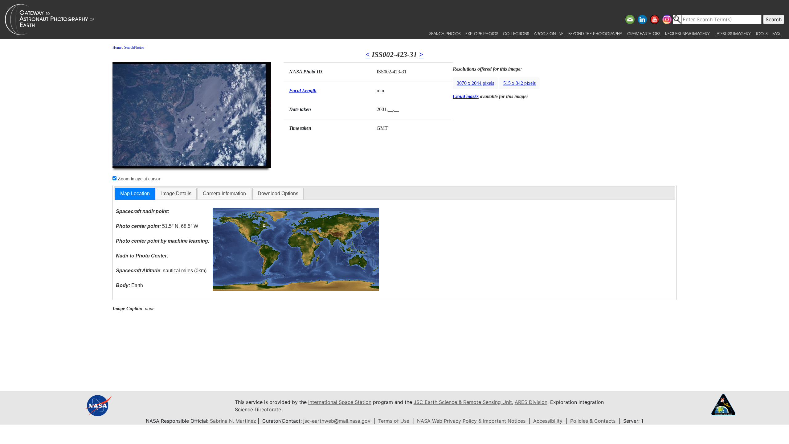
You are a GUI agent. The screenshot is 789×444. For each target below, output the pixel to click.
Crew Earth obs (643, 33)
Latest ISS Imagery (733, 33)
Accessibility (547, 421)
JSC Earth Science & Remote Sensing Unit (463, 402)
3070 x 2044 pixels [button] (475, 83)
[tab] (135, 194)
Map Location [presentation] (135, 193)
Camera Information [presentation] (224, 193)
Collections (516, 33)
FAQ (776, 33)
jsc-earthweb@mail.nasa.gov (336, 421)
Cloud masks (466, 96)
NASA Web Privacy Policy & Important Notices (471, 421)
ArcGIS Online (548, 33)
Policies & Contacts (592, 421)
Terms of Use (393, 421)
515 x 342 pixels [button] (519, 83)
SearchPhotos (134, 47)
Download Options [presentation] (278, 193)
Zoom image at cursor (138, 178)
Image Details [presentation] (176, 193)
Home (116, 47)
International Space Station (339, 402)
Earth (129, 285)
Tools (761, 33)
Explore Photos (481, 33)
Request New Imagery (687, 33)
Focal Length (303, 90)
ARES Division (531, 402)
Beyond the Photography (595, 33)
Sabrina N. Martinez (233, 421)
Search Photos (444, 33)
